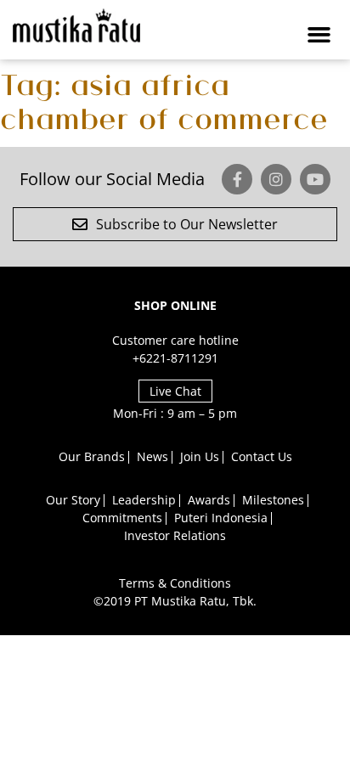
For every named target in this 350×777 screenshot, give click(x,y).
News (152, 456)
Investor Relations (175, 535)
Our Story (73, 500)
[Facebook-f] (237, 179)
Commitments (122, 518)
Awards (209, 500)
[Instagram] (276, 179)
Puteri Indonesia (221, 518)
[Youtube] (315, 179)
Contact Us (261, 456)
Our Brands (92, 456)
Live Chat (175, 391)
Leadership (144, 500)
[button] (318, 34)
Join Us (199, 456)
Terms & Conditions (175, 583)
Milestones (273, 500)
